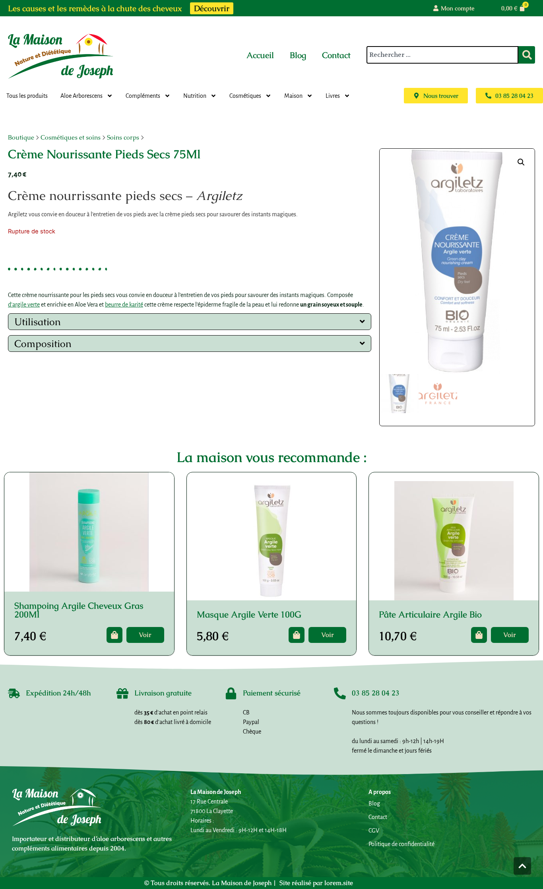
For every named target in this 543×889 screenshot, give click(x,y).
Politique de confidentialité (401, 844)
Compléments (143, 96)
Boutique (21, 137)
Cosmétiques (245, 96)
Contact (336, 55)
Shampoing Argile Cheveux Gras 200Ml (79, 610)
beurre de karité (124, 304)
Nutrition (194, 96)
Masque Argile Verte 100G (249, 614)
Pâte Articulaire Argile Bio (430, 614)
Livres (333, 96)
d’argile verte (24, 304)
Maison (293, 96)
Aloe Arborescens (81, 96)
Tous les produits (27, 96)
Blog (298, 55)
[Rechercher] (526, 55)
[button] (521, 162)
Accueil (260, 55)
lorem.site (338, 883)
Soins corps (123, 137)
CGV (373, 830)
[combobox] (442, 55)
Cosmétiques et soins (71, 137)
